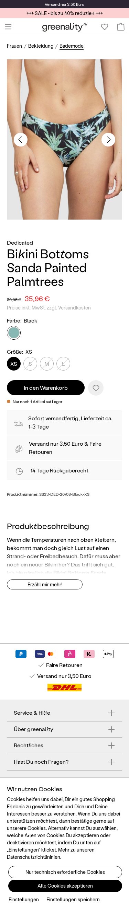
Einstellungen (24, 899)
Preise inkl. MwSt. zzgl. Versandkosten (49, 307)
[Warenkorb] (120, 27)
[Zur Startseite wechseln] (64, 27)
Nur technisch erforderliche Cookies (65, 872)
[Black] (14, 333)
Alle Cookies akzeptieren (65, 886)
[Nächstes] (108, 140)
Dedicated (20, 242)
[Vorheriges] (21, 140)
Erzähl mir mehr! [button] (45, 584)
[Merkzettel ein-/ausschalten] (96, 388)
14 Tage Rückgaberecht (59, 470)
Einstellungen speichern (73, 899)
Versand (52, 4)
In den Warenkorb (46, 387)
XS (13, 363)
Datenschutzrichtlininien (33, 857)
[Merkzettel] (104, 27)
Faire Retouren (64, 664)
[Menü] (8, 27)
